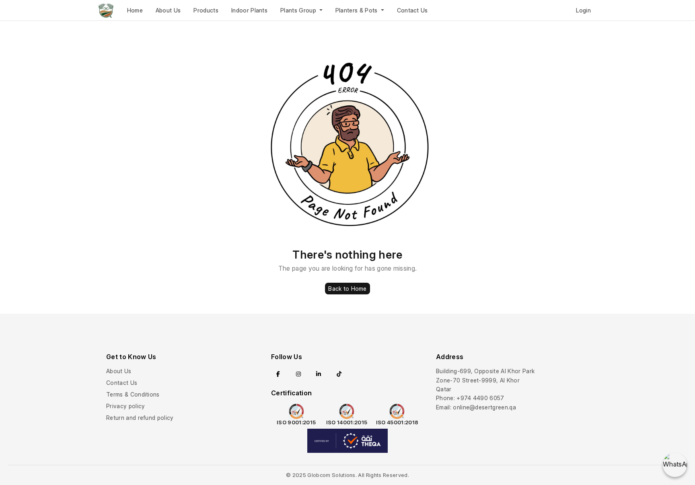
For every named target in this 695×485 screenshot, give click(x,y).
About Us (168, 10)
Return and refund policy (140, 417)
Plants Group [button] (299, 10)
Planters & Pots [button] (357, 10)
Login (583, 10)
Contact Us (412, 10)
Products (205, 10)
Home (135, 10)
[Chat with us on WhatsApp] (675, 465)
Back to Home (347, 288)
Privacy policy (125, 406)
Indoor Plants (249, 10)
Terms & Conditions (133, 394)
